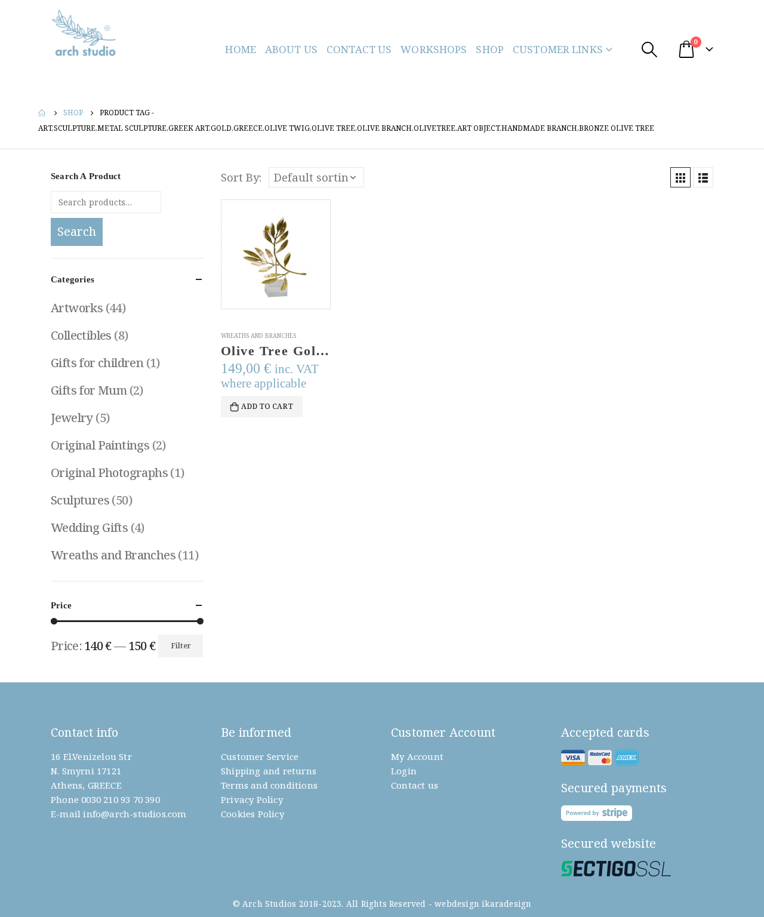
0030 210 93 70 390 (120, 799)
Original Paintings (100, 445)
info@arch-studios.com (134, 814)
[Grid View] (680, 177)
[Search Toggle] (649, 49)
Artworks (77, 308)
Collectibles (81, 335)
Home (240, 49)
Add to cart (267, 406)
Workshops (434, 49)
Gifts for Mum (89, 390)
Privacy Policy (252, 799)
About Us (291, 49)
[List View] (703, 177)
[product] (275, 254)
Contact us (414, 785)
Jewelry (72, 418)
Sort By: (241, 177)
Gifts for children (97, 363)
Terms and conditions (269, 785)
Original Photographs (109, 472)
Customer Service (259, 756)
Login (404, 771)
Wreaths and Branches (258, 335)
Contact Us (359, 49)
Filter (181, 646)
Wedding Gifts (89, 527)
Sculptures (80, 500)
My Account (417, 756)
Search (76, 231)
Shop (490, 49)
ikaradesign (506, 903)
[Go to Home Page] (42, 113)
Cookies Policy (252, 814)
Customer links (558, 49)
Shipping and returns (268, 771)
